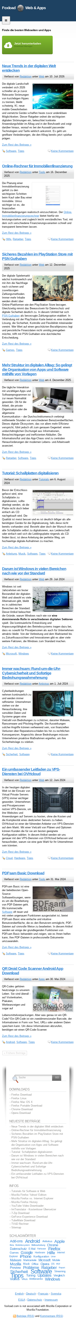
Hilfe (8, 239)
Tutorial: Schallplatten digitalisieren (30, 473)
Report (62, 1267)
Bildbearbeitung (38, 1245)
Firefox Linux (19, 1098)
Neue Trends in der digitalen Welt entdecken (37, 1126)
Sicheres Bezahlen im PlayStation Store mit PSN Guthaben (37, 1135)
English (19, 1293)
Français (43, 1293)
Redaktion (25, 76)
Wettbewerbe (36, 1279)
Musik (22, 553)
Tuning (30, 1275)
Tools (42, 172)
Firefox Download (21, 1094)
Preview (15, 1267)
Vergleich (59, 1275)
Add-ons (16, 1241)
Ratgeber (18, 239)
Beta (12, 1245)
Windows (23, 653)
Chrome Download (22, 1109)
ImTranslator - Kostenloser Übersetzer (33, 1209)
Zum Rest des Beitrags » (16, 144)
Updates (44, 1275)
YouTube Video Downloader (27, 1205)
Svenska (56, 1293)
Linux (53, 1256)
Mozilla (15, 1264)
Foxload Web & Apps (24, 8)
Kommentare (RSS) (51, 1316)
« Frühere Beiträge (15, 1053)
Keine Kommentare (62, 151)
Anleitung (11, 553)
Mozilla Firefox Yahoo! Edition (28, 1194)
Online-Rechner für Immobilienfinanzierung (37, 166)
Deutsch (31, 1293)
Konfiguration (41, 1256)
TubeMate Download (23, 1220)
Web (41, 76)
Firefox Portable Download (26, 1105)
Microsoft (11, 653)
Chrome (52, 1245)
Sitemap (16, 1227)
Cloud (9, 858)
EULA (21, 1299)
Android (10, 1042)
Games (10, 350)
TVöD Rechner (20, 1223)
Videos (14, 1279)
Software (11, 151)
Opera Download (21, 1112)
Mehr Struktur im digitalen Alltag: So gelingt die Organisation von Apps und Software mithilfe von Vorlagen (37, 369)
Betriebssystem (22, 1245)
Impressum (51, 1299)
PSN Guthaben (11, 315)
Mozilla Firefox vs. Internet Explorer (32, 1198)
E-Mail (32, 1248)
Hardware (19, 858)
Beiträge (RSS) (25, 1316)
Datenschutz (18, 1249)
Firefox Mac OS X (22, 1101)
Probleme (31, 1267)
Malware (15, 1260)
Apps (42, 979)
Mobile (56, 1260)
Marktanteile (29, 1260)
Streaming (59, 1271)
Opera (45, 1264)
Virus (24, 1279)
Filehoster (41, 1248)
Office (35, 1264)
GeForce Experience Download (29, 1216)
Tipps (21, 151)
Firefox (54, 1248)
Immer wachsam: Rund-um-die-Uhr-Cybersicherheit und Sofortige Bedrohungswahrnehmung (31, 673)
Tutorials (44, 479)
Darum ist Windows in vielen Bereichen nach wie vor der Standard (34, 571)
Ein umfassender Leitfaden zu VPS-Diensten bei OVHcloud (31, 771)
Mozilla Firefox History (24, 1202)
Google (27, 1252)
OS (52, 1264)
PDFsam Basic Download (23, 873)
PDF (58, 1264)
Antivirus (44, 683)
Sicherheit (12, 754)
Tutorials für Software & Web (28, 1191)
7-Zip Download (20, 1213)
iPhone (25, 1256)
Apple (59, 1241)
